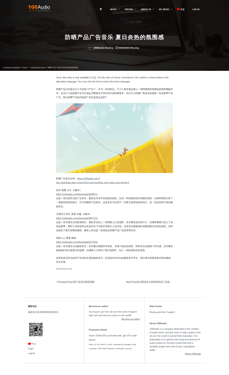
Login (30, 348)
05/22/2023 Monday (129, 48)
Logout (31, 353)
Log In (195, 9)
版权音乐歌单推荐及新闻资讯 (43, 312)
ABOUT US (146, 9)
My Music (164, 9)
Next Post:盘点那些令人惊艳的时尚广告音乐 (149, 281)
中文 (182, 9)
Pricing (129, 9)
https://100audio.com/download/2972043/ (77, 242)
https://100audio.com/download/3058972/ (77, 194)
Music (113, 9)
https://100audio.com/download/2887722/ (77, 218)
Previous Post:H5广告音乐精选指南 (76, 281)
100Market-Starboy (103, 48)
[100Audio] (39, 9)
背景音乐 (98, 97)
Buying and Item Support (162, 312)
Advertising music (64, 269)
